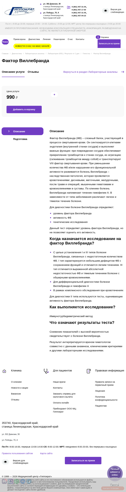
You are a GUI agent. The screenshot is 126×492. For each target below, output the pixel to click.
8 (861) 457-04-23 (79, 16)
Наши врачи (59, 39)
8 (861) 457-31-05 (79, 13)
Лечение (47, 39)
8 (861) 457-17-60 (79, 10)
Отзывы (15, 399)
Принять (114, 485)
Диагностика (34, 39)
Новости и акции (19, 388)
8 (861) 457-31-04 (79, 7)
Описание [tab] (19, 131)
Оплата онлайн (61, 403)
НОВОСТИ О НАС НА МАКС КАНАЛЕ (32, 46)
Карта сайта (46, 453)
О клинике (16, 382)
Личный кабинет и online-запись (115, 473)
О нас (70, 39)
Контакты (80, 39)
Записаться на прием (109, 44)
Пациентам (101, 406)
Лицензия (100, 391)
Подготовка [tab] (20, 139)
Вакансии (16, 394)
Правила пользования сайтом (17, 453)
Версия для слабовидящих (117, 10)
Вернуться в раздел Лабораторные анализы (90, 71)
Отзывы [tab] (33, 71)
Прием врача (19, 39)
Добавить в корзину (24, 109)
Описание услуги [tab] (13, 71)
